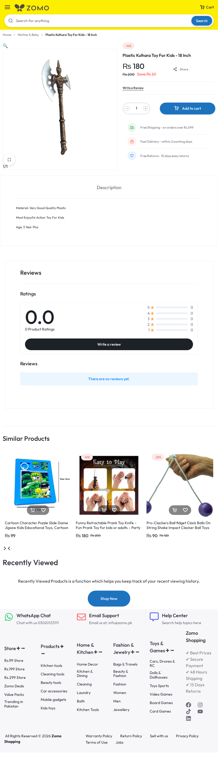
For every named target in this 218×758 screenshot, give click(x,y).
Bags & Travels (125, 664)
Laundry (84, 693)
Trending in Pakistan (13, 704)
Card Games (160, 711)
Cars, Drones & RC (162, 663)
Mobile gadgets (53, 699)
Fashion (119, 684)
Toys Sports (159, 686)
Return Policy (131, 736)
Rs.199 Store (14, 669)
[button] (5, 45)
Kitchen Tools (88, 710)
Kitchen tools (51, 665)
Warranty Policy (99, 736)
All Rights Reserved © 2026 (28, 736)
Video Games (161, 694)
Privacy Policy (187, 736)
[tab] (109, 186)
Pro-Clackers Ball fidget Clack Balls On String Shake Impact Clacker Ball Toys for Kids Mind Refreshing (178, 527)
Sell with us (159, 736)
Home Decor (87, 664)
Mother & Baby (28, 35)
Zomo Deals (14, 686)
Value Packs (14, 694)
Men (117, 701)
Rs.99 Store (13, 660)
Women (119, 693)
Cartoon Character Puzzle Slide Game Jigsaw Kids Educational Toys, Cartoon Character (36, 527)
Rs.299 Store (15, 677)
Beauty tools (51, 682)
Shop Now (109, 598)
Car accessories (54, 691)
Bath (81, 701)
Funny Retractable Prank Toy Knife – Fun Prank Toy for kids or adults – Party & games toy (108, 527)
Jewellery (121, 710)
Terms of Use (97, 742)
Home (7, 35)
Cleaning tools (52, 674)
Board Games (161, 703)
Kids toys (48, 708)
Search (202, 20)
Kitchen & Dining (85, 673)
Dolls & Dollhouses (158, 675)
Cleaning (84, 684)
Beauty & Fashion (120, 673)
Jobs (119, 742)
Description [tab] (109, 187)
